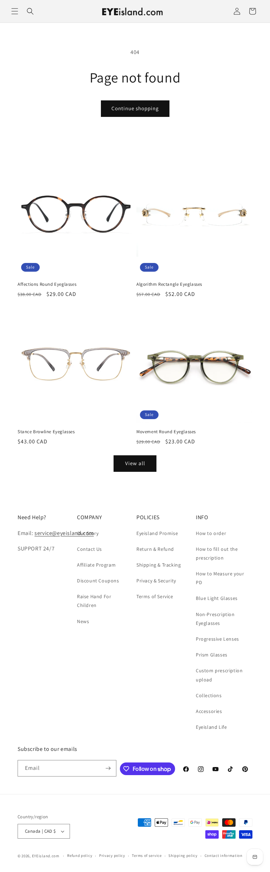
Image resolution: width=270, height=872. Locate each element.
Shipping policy (183, 855)
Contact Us (89, 549)
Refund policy (79, 855)
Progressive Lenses (217, 639)
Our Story (87, 533)
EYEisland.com (45, 855)
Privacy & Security (156, 580)
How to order (211, 533)
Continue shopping (135, 108)
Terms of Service (154, 596)
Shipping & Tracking (158, 565)
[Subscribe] (108, 768)
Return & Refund (155, 549)
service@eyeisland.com (64, 533)
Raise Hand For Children (94, 600)
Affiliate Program (96, 565)
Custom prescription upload (219, 674)
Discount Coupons (98, 580)
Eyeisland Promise (157, 533)
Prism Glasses (211, 655)
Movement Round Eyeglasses (166, 432)
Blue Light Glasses (217, 598)
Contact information (224, 855)
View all (135, 463)
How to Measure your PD (220, 578)
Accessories (209, 711)
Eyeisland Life (211, 727)
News (83, 621)
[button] (14, 11)
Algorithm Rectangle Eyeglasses (169, 284)
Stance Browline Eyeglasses (46, 432)
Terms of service (146, 855)
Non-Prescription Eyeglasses (215, 618)
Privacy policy (112, 855)
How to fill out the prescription (217, 553)
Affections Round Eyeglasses (47, 284)
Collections (209, 695)
